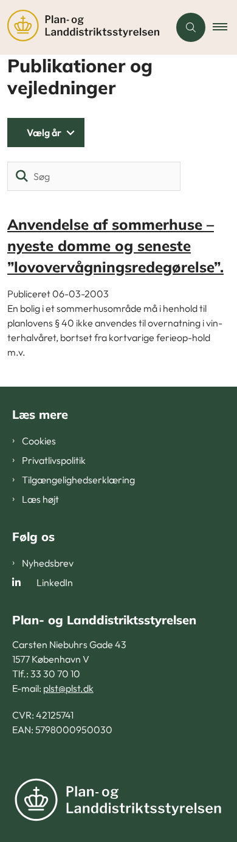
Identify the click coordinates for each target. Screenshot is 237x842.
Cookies (39, 441)
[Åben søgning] (190, 27)
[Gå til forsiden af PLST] (84, 27)
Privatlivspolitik (54, 460)
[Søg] (21, 176)
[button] (225, 27)
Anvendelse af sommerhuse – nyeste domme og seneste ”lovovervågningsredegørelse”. (115, 245)
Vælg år (44, 132)
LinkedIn (54, 582)
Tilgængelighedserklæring (78, 480)
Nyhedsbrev (48, 563)
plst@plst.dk (68, 688)
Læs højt (40, 499)
